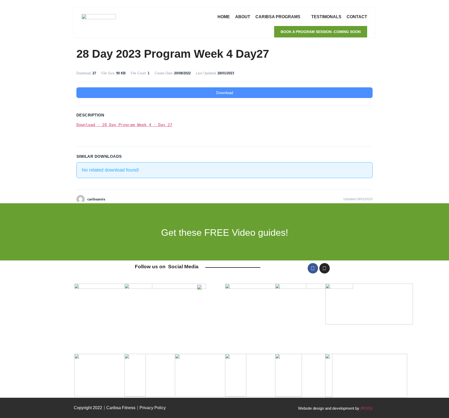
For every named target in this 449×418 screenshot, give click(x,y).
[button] (320, 31)
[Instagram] (324, 268)
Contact (357, 17)
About (242, 17)
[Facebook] (313, 268)
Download (224, 92)
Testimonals (326, 17)
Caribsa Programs (277, 17)
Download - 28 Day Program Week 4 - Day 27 (124, 124)
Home (223, 17)
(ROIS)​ (366, 408)
